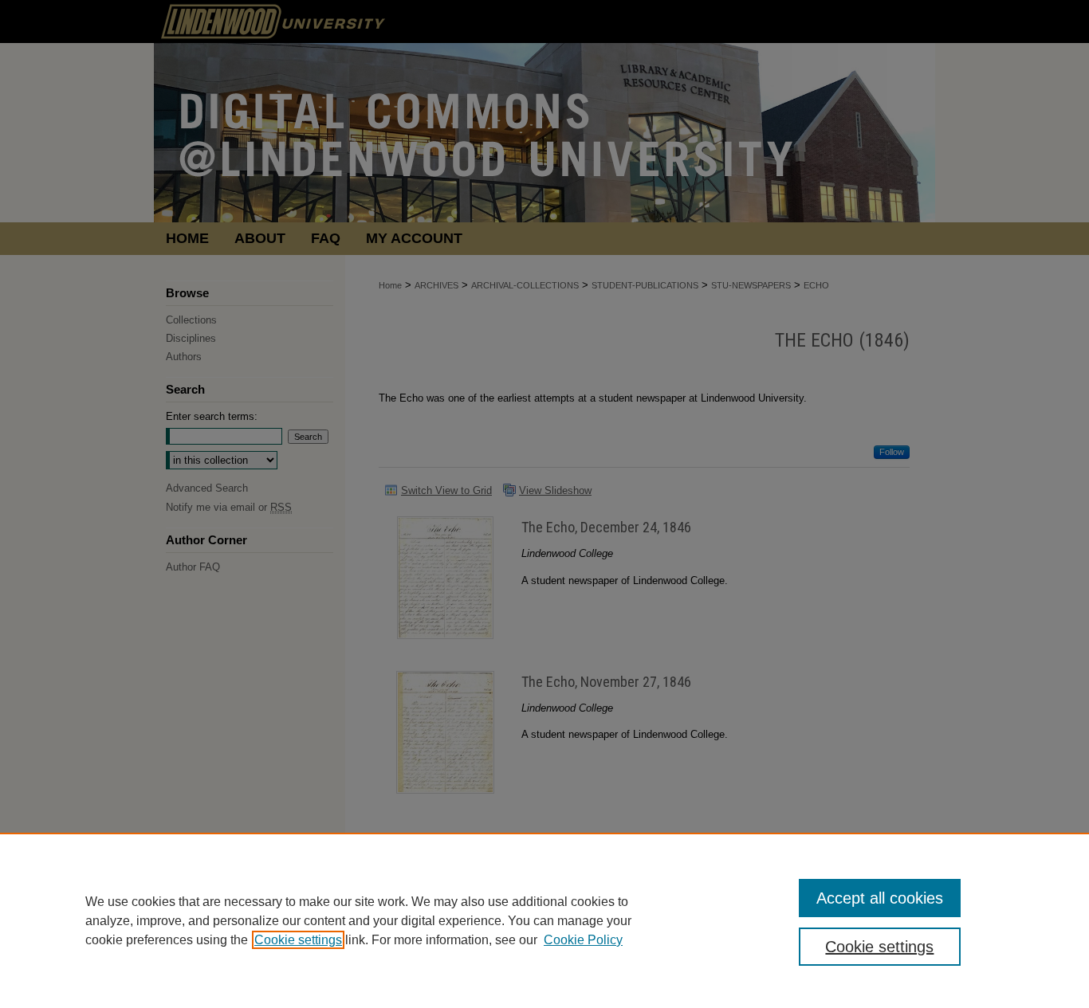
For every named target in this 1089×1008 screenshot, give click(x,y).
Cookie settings (298, 940)
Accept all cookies (879, 898)
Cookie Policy (583, 940)
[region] (544, 920)
